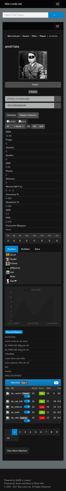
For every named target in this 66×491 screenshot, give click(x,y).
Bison (29, 483)
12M (41, 126)
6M (34, 126)
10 (8, 438)
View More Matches (17, 450)
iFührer (13, 263)
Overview (11, 115)
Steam (34, 84)
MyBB (18, 480)
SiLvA (12, 254)
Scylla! (13, 259)
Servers (26, 36)
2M (28, 126)
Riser (36, 483)
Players (43, 36)
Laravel (27, 480)
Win (42, 393)
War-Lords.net (13, 3)
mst (11, 272)
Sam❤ (13, 281)
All (8, 126)
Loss (42, 407)
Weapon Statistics (28, 115)
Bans (37, 249)
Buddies (12, 249)
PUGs (34, 36)
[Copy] (57, 99)
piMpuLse (14, 268)
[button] (18, 126)
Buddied (25, 249)
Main (12, 276)
